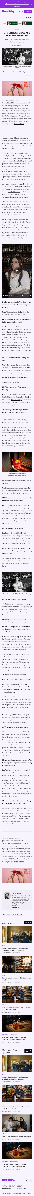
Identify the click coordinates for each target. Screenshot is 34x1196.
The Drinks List (17, 914)
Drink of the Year (14, 192)
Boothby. (9, 1193)
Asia (3, 1134)
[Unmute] (22, 296)
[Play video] (17, 270)
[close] (31, 4)
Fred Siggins (7, 982)
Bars (17, 29)
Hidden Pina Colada (24, 186)
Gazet (29, 1193)
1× (13, 295)
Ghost (23, 1193)
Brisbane (5, 1035)
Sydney (4, 1005)
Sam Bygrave (18, 45)
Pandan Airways (10, 189)
